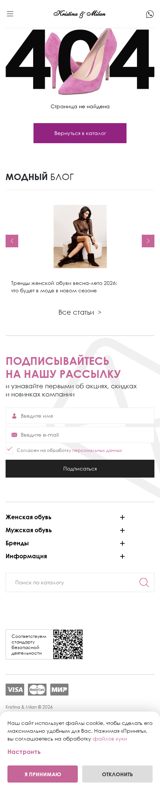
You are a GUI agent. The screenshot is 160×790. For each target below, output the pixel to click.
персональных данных (97, 450)
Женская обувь (28, 517)
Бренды (17, 543)
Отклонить (117, 774)
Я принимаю (43, 774)
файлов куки (110, 738)
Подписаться (80, 471)
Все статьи (80, 312)
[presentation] (12, 241)
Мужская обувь (29, 530)
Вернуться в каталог (80, 133)
